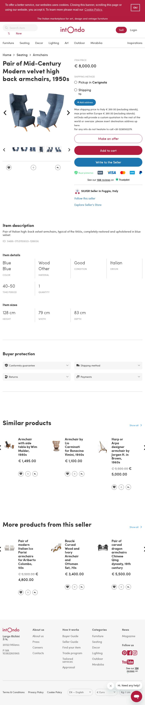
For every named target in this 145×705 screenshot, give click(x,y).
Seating (25, 43)
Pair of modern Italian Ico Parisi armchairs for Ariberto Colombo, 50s (27, 554)
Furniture (8, 43)
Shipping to (85, 92)
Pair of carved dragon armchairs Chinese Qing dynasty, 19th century (121, 554)
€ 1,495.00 (27, 460)
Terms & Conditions (14, 692)
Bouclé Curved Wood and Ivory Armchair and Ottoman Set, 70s (72, 554)
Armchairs (40, 54)
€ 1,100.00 (73, 460)
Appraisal (68, 667)
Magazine (128, 636)
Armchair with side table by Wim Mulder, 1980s (27, 447)
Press (36, 641)
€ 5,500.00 (120, 468)
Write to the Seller (108, 162)
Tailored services (67, 660)
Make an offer (108, 138)
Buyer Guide (70, 636)
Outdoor (79, 43)
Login (133, 30)
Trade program (72, 653)
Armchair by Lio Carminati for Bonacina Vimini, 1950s (74, 447)
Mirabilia (96, 43)
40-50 (9, 286)
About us (38, 636)
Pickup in (93, 82)
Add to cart (108, 150)
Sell (121, 30)
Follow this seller (84, 198)
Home (7, 54)
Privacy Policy (36, 692)
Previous (5, 113)
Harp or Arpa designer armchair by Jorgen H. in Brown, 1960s (120, 450)
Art (66, 43)
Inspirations (134, 43)
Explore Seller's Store (88, 204)
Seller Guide (70, 641)
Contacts (38, 653)
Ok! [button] (135, 7)
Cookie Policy (54, 692)
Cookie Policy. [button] (94, 9)
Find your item (71, 647)
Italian (116, 263)
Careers (38, 647)
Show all (134, 425)
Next (68, 113)
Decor (39, 43)
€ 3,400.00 (74, 573)
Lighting (54, 43)
